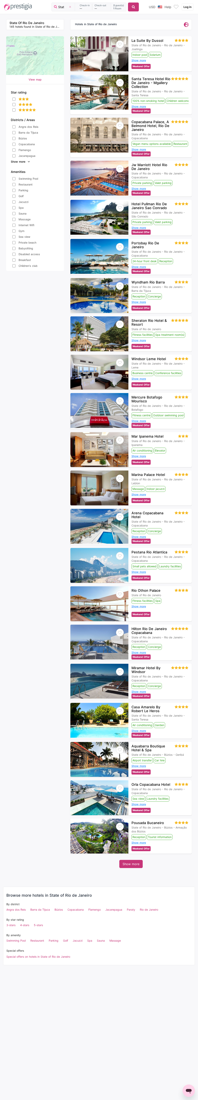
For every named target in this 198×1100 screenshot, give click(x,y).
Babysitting (26, 248)
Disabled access (29, 254)
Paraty (131, 909)
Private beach (27, 242)
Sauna (22, 213)
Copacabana (27, 144)
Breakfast (25, 260)
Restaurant (25, 184)
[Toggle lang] (160, 7)
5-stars (38, 925)
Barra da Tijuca (28, 132)
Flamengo (25, 150)
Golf (21, 196)
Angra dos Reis (28, 126)
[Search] (133, 7)
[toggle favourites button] (176, 6)
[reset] (70, 7)
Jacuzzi (23, 202)
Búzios (23, 138)
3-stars (10, 925)
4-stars (24, 925)
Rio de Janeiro (149, 909)
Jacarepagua (27, 155)
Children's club (28, 265)
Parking (23, 190)
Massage (25, 219)
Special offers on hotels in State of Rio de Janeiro (38, 956)
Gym (21, 231)
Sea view (24, 236)
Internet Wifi (26, 225)
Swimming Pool (28, 178)
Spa (21, 207)
